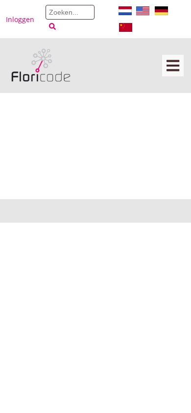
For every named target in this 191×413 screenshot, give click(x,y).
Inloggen (20, 19)
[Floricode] (41, 65)
